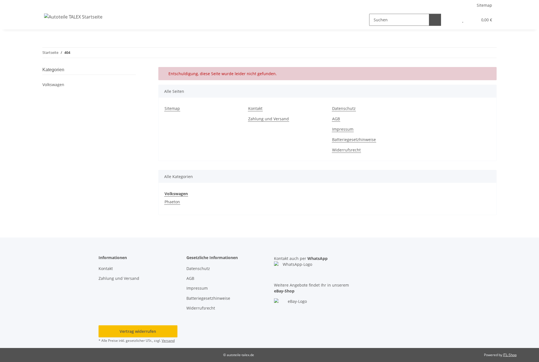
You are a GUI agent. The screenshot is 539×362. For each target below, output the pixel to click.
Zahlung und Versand (268, 118)
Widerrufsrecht (346, 150)
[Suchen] (435, 20)
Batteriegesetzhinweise (354, 139)
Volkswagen (53, 84)
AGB (336, 118)
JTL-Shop (510, 354)
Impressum (342, 129)
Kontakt (255, 108)
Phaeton (172, 201)
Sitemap (484, 5)
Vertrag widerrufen (138, 331)
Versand (168, 340)
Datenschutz (344, 108)
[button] (452, 19)
